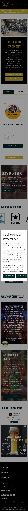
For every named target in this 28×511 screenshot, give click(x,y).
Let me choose (9, 276)
